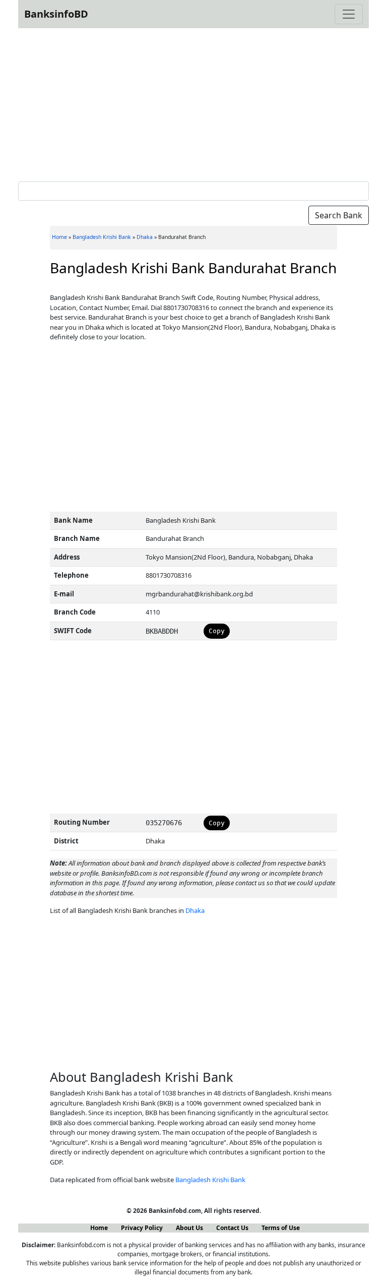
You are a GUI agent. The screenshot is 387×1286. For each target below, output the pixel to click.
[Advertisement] (193, 102)
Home (59, 236)
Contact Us (232, 1227)
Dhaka (145, 236)
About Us (189, 1227)
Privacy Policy (142, 1227)
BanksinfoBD (56, 14)
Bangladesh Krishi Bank (102, 236)
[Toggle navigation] (349, 14)
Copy (217, 631)
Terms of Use (281, 1227)
